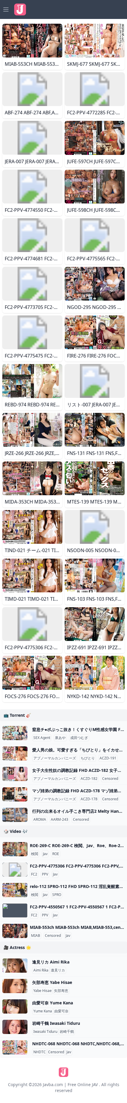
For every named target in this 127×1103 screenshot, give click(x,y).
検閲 (34, 854)
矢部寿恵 (61, 990)
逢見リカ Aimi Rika (50, 962)
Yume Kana (42, 1011)
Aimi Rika (40, 970)
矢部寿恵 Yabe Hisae (52, 982)
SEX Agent (41, 737)
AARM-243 (59, 819)
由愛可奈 (61, 1011)
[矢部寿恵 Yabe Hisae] (14, 986)
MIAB (35, 935)
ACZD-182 (89, 778)
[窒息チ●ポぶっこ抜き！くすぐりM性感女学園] (14, 733)
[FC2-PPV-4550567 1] (14, 910)
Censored (110, 778)
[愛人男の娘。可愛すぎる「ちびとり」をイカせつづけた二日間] (14, 753)
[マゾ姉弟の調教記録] (14, 794)
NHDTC (39, 1052)
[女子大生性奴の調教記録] (14, 774)
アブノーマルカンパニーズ (54, 758)
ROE (55, 854)
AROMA (39, 819)
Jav (45, 854)
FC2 (34, 874)
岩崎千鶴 (67, 1031)
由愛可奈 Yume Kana (52, 1003)
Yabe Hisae (42, 990)
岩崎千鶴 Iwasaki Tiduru (56, 1023)
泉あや (60, 737)
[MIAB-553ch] (14, 931)
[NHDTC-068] (14, 1047)
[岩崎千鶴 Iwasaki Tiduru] (14, 1027)
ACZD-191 (108, 758)
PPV (45, 874)
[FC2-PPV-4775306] (14, 869)
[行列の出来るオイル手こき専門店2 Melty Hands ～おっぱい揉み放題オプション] (14, 815)
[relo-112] (14, 890)
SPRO (56, 894)
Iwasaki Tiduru (45, 1031)
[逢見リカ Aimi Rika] (14, 965)
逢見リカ (58, 970)
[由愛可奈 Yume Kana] (14, 1006)
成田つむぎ (79, 737)
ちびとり (88, 758)
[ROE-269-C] (14, 849)
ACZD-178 (89, 799)
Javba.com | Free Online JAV (70, 1084)
